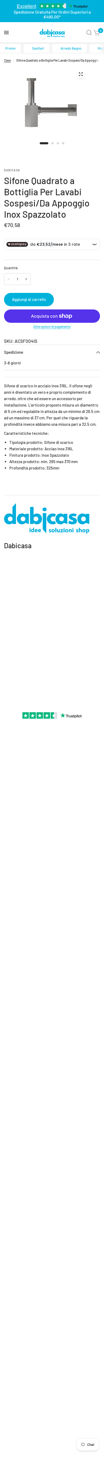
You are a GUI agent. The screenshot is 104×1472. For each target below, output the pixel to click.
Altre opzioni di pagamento (52, 326)
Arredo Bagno (71, 48)
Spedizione (13, 352)
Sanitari (38, 48)
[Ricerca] (89, 32)
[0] (97, 32)
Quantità (11, 268)
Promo (10, 48)
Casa (7, 60)
